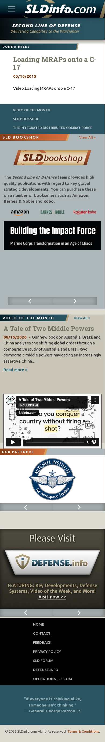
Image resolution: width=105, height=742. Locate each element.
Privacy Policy (47, 651)
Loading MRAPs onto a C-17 (54, 63)
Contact (41, 633)
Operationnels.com (52, 679)
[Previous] (30, 301)
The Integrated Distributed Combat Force (52, 127)
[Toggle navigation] (11, 8)
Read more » (15, 369)
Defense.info (45, 670)
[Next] (74, 301)
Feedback (42, 642)
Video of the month (31, 110)
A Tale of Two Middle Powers (48, 328)
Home (38, 624)
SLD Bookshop (26, 119)
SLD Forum (43, 660)
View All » (87, 137)
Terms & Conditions (83, 731)
